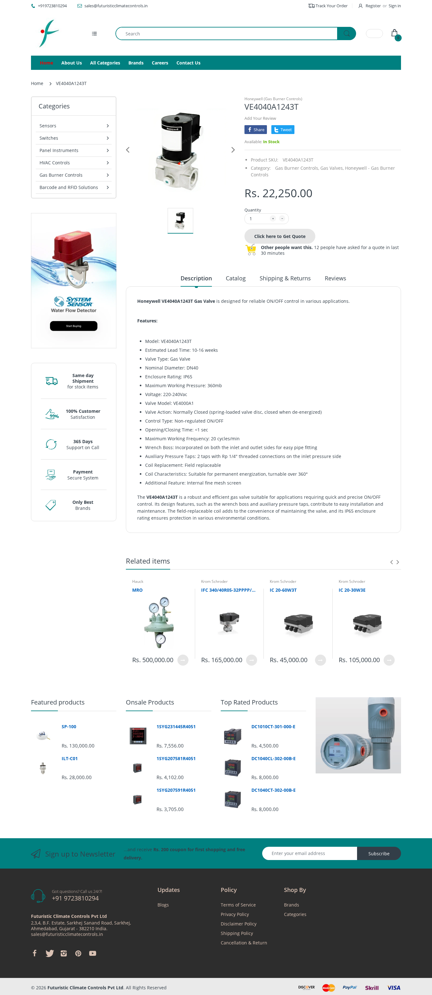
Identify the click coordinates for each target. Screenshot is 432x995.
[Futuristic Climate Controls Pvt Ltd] (47, 33)
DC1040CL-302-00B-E (273, 758)
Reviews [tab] (335, 278)
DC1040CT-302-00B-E (273, 790)
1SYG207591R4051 (176, 790)
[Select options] (182, 660)
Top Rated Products (249, 702)
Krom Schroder (214, 581)
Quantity (252, 210)
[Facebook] (34, 953)
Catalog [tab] (236, 278)
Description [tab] (196, 278)
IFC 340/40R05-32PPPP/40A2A (229, 590)
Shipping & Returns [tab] (285, 278)
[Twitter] (49, 953)
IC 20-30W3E (352, 590)
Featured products (58, 702)
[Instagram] (63, 953)
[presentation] (391, 562)
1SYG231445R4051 (176, 726)
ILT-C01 (70, 758)
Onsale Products (150, 702)
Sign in (395, 6)
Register (373, 6)
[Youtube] (92, 953)
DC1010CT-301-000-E (273, 726)
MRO (137, 590)
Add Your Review (260, 118)
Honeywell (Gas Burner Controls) (273, 98)
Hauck (137, 581)
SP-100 (69, 726)
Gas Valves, (332, 168)
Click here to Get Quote (279, 236)
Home (37, 83)
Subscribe (379, 854)
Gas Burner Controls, (297, 168)
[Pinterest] (78, 953)
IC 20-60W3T (283, 590)
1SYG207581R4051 (176, 758)
